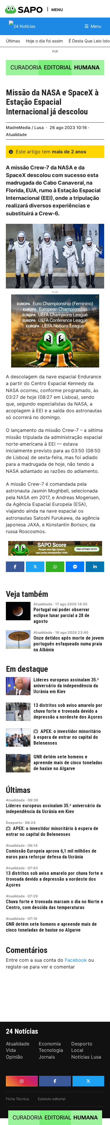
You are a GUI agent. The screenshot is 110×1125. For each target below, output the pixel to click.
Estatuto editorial (51, 1099)
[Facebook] (55, 1081)
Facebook (76, 960)
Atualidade (16, 134)
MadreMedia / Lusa (25, 127)
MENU (57, 9)
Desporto (14, 822)
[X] (88, 1081)
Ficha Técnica (17, 1099)
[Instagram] (22, 1081)
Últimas (18, 790)
